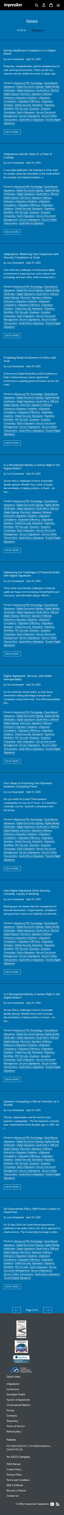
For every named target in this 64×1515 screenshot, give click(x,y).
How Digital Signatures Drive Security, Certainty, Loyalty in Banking (27, 892)
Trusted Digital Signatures (17, 1277)
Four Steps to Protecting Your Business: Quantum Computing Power (28, 785)
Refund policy (14, 1431)
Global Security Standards (29, 105)
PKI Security (21, 108)
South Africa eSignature (31, 119)
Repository (12, 1421)
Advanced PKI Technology (28, 83)
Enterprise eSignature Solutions (20, 97)
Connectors (13, 1389)
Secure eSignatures (29, 115)
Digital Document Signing (29, 86)
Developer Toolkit (16, 1394)
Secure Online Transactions (18, 1274)
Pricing (10, 1410)
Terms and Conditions (18, 1480)
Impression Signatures (37, 1503)
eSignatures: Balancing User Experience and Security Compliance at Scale (31, 256)
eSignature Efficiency (29, 101)
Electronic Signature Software (36, 94)
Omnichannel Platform (19, 1405)
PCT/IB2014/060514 (39, 1446)
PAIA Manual (13, 1464)
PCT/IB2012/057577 (17, 1446)
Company (12, 1415)
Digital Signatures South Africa (33, 90)
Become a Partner (16, 1490)
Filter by (22, 30)
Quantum (34, 108)
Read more (12, 132)
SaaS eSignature (26, 112)
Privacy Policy (14, 1474)
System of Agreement (18, 1399)
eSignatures (13, 1383)
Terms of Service (16, 1426)
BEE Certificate (15, 1485)
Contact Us (13, 1495)
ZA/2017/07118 (14, 1449)
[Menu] (58, 5)
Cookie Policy (14, 1469)
